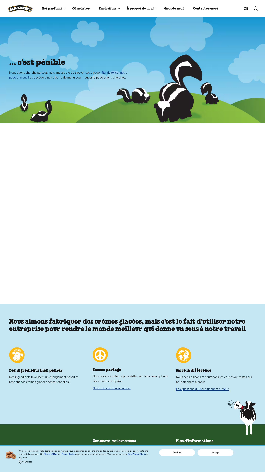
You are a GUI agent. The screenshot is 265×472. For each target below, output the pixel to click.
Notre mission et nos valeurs (112, 388)
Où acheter (81, 8)
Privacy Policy (68, 454)
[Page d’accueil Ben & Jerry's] (20, 8)
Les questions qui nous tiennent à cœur (202, 389)
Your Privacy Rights (137, 454)
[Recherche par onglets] (256, 8)
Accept (215, 452)
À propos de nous (140, 8)
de (246, 8)
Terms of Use (50, 454)
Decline (177, 452)
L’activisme (108, 8)
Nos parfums (52, 8)
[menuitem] (52, 8)
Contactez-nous (205, 8)
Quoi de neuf (174, 8)
